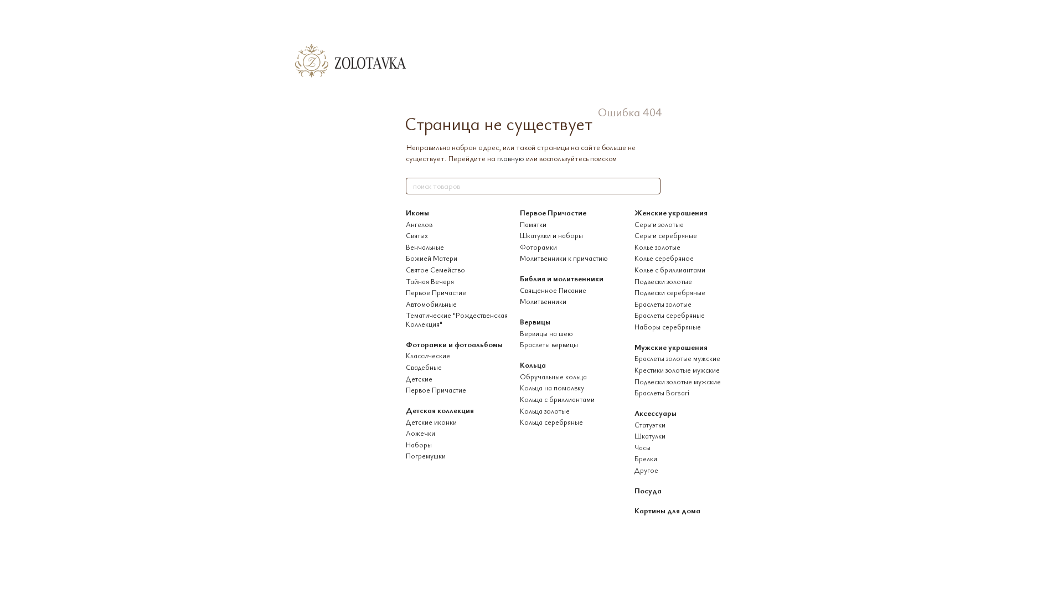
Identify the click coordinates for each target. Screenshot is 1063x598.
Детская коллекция (440, 410)
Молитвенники (543, 301)
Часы (642, 447)
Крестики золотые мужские (677, 370)
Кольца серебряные (551, 422)
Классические (428, 355)
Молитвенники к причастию (564, 258)
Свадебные (424, 367)
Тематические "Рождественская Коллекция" (457, 319)
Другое (646, 470)
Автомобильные (431, 304)
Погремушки (426, 456)
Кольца (533, 364)
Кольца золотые (545, 411)
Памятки (533, 224)
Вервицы (535, 321)
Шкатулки (649, 436)
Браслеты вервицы (549, 344)
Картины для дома (667, 510)
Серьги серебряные (665, 235)
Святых (417, 235)
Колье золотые (657, 247)
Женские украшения (671, 212)
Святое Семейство (435, 270)
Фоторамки (538, 247)
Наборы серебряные (667, 327)
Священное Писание (553, 290)
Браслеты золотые (663, 304)
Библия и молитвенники (561, 278)
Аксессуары (655, 413)
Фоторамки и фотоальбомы (454, 344)
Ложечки (420, 433)
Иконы (417, 212)
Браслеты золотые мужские (677, 358)
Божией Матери (431, 258)
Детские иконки (431, 422)
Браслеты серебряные (669, 315)
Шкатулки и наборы (551, 235)
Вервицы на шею (546, 333)
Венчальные (425, 247)
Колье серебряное (664, 258)
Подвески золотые (663, 281)
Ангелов (419, 224)
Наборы (419, 445)
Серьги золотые (659, 224)
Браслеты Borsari (661, 393)
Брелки (645, 458)
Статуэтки (649, 425)
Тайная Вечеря (430, 281)
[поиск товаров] (651, 186)
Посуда (648, 490)
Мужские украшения (671, 347)
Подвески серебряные (669, 292)
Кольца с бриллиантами (557, 399)
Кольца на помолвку (552, 388)
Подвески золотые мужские (677, 381)
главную (510, 158)
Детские (419, 379)
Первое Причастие (436, 292)
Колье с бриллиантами (669, 270)
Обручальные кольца (553, 377)
